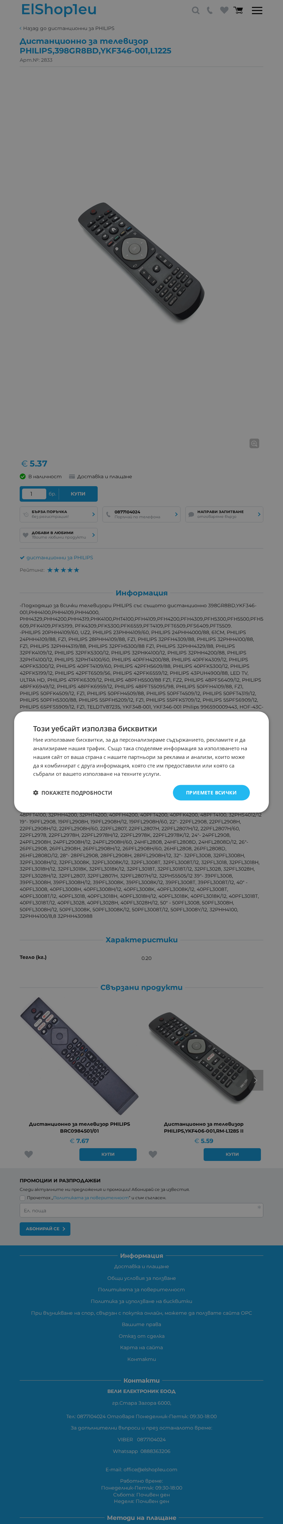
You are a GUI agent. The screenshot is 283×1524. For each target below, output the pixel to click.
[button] (72, 792)
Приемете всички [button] (211, 792)
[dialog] (141, 762)
